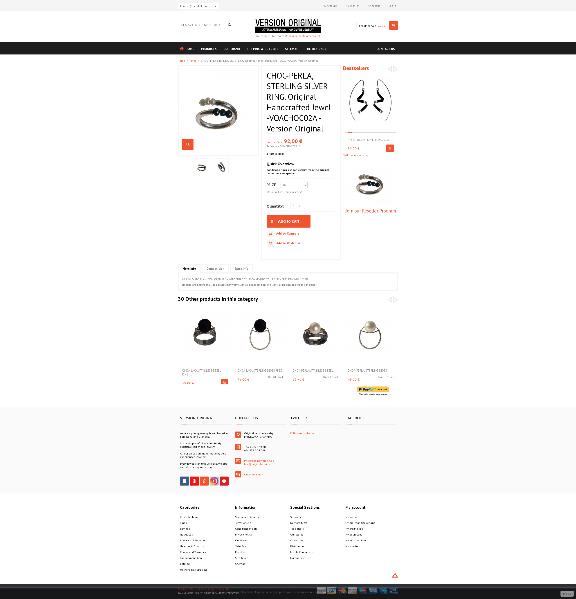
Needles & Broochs (192, 546)
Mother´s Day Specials (193, 569)
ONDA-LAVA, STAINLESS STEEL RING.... (201, 372)
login (291, 36)
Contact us (296, 540)
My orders (351, 517)
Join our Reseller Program (371, 211)
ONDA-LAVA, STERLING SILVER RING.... (261, 371)
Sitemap (240, 563)
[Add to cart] (390, 148)
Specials (295, 517)
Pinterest (194, 481)
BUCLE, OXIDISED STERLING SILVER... (371, 140)
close (567, 593)
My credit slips (354, 528)
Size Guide (241, 558)
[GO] (229, 25)
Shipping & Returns (247, 517)
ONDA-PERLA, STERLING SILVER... (368, 371)
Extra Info (241, 269)
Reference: (273, 146)
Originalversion (253, 474)
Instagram (214, 481)
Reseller (240, 552)
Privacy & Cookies (340, 592)
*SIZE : (272, 184)
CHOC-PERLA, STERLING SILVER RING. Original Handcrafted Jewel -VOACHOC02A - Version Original (188, 144)
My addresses (353, 534)
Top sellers (297, 528)
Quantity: (275, 205)
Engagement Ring (191, 558)
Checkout (374, 5)
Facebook (184, 481)
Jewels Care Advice (301, 552)
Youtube (224, 481)
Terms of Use (243, 522)
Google (204, 481)
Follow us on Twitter (302, 433)
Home (182, 60)
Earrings (185, 528)
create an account (309, 36)
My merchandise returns (360, 522)
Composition (215, 269)
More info (189, 269)
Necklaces (186, 534)
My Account (330, 5)
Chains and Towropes (193, 552)
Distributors (297, 546)
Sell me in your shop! (356, 155)
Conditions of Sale (246, 528)
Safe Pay (240, 546)
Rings (193, 60)
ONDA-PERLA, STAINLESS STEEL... (313, 371)
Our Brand (241, 540)
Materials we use (300, 558)
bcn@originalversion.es (259, 464)
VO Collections (189, 517)
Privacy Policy (243, 534)
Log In (392, 5)
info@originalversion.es (259, 460)
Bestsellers (356, 68)
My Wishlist (352, 5)
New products (298, 522)
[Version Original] (288, 21)
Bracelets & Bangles (192, 540)
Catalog (185, 563)
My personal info (355, 540)
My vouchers (353, 546)
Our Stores (296, 534)
